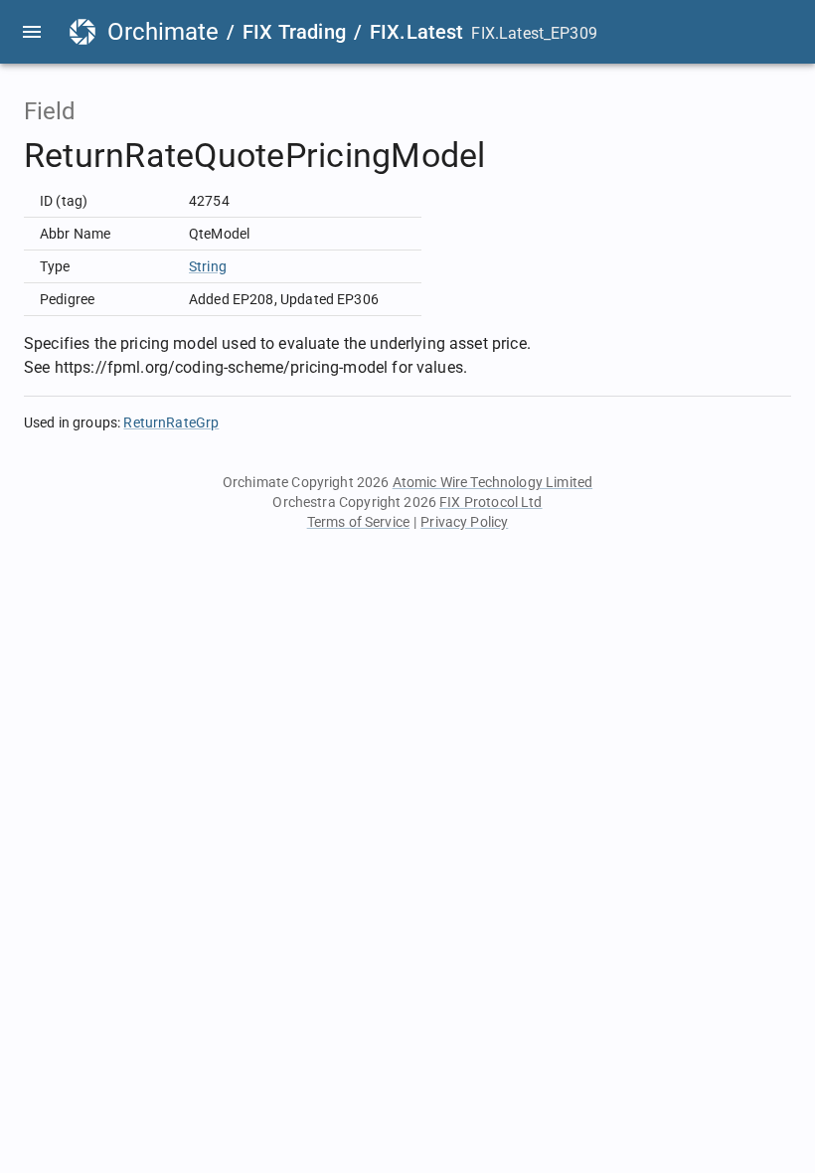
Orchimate (163, 32)
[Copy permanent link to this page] (509, 156)
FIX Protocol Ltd (490, 502)
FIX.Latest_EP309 (533, 33)
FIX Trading (294, 32)
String (208, 266)
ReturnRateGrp (171, 422)
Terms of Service (358, 522)
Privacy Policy (464, 522)
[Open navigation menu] (32, 32)
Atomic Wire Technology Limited (493, 482)
